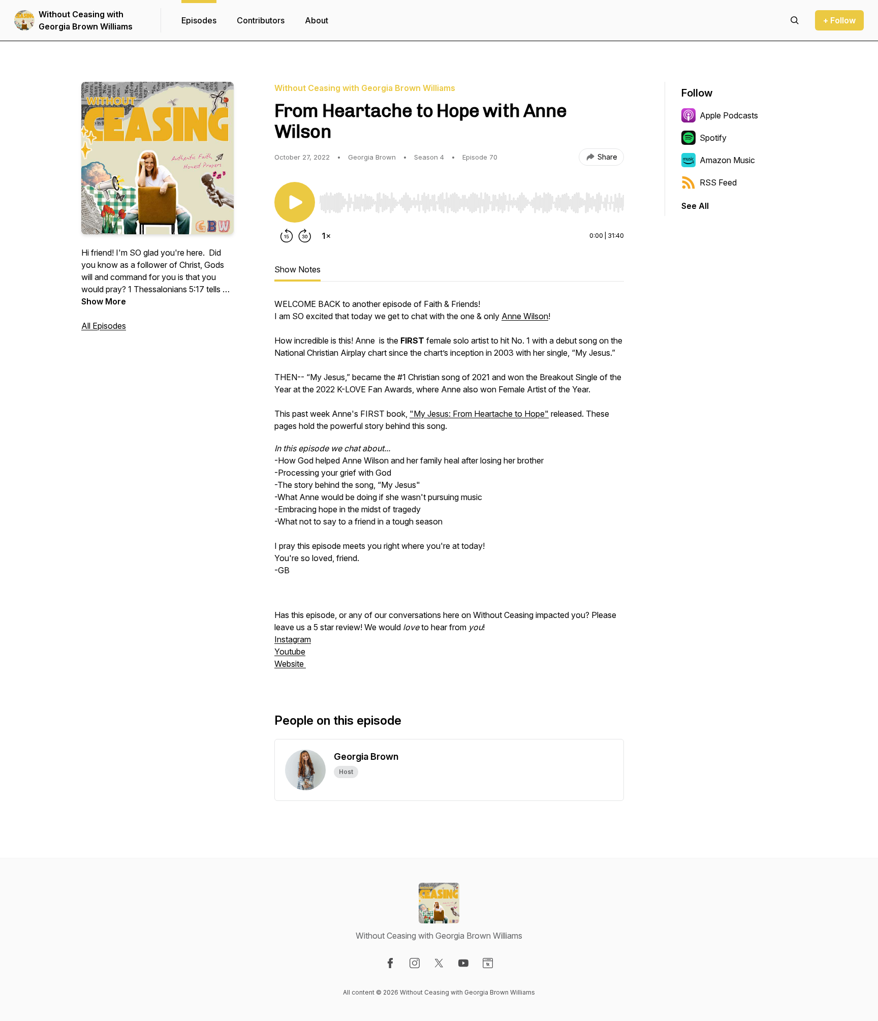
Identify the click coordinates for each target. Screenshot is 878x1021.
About (316, 20)
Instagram (292, 639)
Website (290, 664)
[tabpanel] (449, 489)
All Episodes (103, 326)
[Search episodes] (795, 20)
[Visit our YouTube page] (463, 963)
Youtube (289, 651)
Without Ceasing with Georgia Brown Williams (86, 20)
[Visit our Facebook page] (390, 963)
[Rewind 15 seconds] (286, 236)
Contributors (261, 20)
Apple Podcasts (729, 115)
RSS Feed (718, 182)
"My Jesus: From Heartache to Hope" (479, 414)
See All (695, 206)
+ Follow (839, 20)
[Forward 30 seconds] (305, 236)
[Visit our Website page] (488, 963)
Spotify (713, 138)
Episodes (198, 20)
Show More (103, 301)
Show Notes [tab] (297, 269)
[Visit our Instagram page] (415, 963)
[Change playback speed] (326, 236)
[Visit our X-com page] (439, 963)
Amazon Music (727, 160)
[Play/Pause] (294, 202)
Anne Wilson (524, 316)
